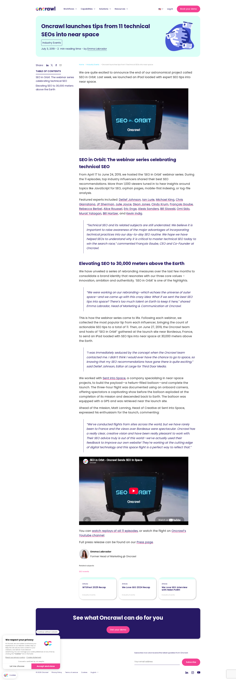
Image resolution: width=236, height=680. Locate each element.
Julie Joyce (124, 204)
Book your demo (188, 9)
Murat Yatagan (90, 213)
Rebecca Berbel (90, 209)
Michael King (165, 200)
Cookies (84, 672)
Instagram (192, 672)
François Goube (181, 204)
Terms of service (71, 672)
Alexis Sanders (148, 209)
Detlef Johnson (130, 200)
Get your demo (118, 629)
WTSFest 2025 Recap (94, 586)
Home (81, 64)
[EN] (159, 9)
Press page (145, 542)
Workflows (69, 9)
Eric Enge (130, 209)
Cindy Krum (159, 204)
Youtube (198, 672)
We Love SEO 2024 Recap (136, 586)
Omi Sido (183, 209)
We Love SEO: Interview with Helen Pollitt (174, 587)
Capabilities (87, 9)
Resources (120, 9)
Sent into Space (114, 378)
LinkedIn (186, 672)
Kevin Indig (134, 213)
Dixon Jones (141, 204)
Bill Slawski (167, 209)
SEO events (84, 571)
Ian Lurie (148, 200)
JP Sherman (105, 204)
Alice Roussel (113, 209)
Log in (170, 9)
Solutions (104, 9)
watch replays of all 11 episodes (115, 531)
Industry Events (51, 42)
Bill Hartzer (110, 213)
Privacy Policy (57, 672)
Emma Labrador (97, 48)
